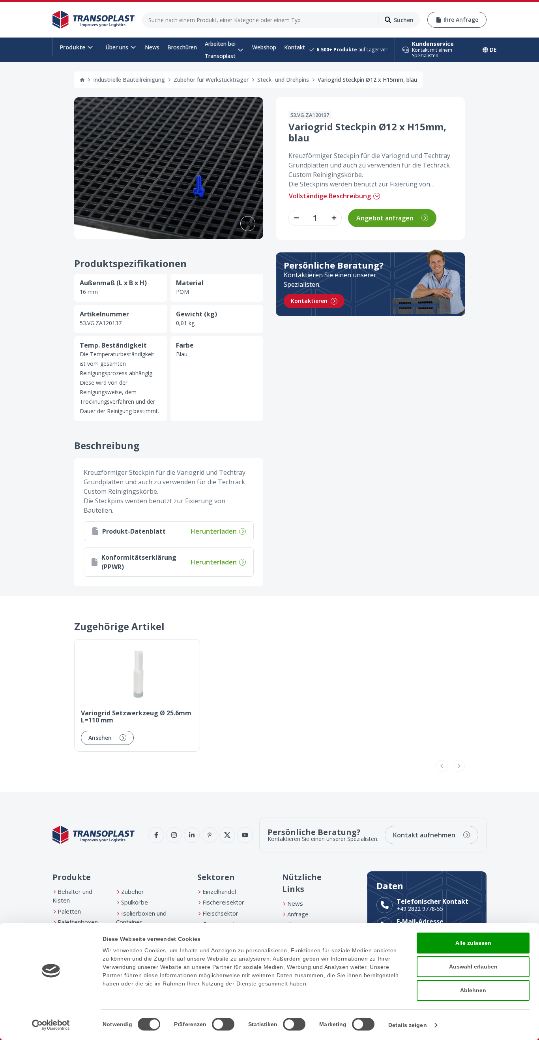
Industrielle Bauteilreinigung (129, 79)
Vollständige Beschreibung (330, 195)
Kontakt (294, 47)
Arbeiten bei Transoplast (220, 50)
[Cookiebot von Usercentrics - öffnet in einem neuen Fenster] (51, 1025)
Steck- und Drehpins (283, 79)
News (152, 47)
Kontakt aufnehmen (424, 835)
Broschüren (182, 47)
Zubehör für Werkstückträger (211, 79)
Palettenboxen (78, 922)
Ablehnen (473, 990)
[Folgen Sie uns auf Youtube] (245, 835)
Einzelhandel (219, 891)
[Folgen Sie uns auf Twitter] (227, 835)
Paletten (69, 911)
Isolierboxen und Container (141, 917)
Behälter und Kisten (72, 896)
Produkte (72, 47)
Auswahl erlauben (473, 966)
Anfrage (298, 914)
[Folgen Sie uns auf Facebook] (156, 835)
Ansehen (100, 737)
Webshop (264, 47)
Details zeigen (407, 1025)
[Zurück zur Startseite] (93, 20)
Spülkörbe (134, 902)
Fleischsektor (220, 913)
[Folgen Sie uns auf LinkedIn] (192, 835)
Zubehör (132, 891)
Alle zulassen (473, 943)
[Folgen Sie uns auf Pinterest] (209, 835)
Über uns (116, 47)
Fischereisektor (223, 902)
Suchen (404, 20)
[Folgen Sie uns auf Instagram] (174, 835)
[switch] (223, 1024)
